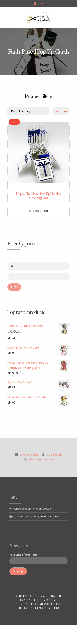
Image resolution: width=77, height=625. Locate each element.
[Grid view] (57, 111)
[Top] (66, 614)
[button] (34, 3)
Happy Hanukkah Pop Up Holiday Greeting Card (38, 196)
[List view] (65, 111)
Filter (14, 287)
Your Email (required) (23, 554)
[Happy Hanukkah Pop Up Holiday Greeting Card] (38, 152)
